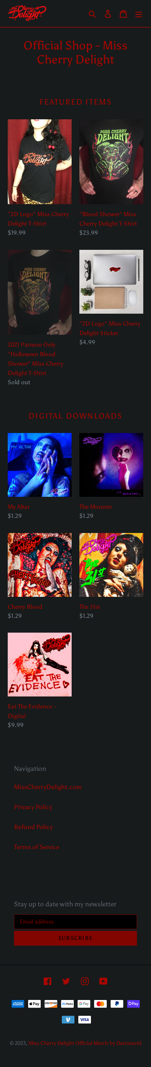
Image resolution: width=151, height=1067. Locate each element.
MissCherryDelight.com (48, 787)
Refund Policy (33, 827)
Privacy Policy (33, 807)
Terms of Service (36, 847)
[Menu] (138, 13)
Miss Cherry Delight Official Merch (68, 1043)
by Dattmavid (126, 1043)
